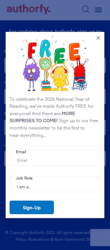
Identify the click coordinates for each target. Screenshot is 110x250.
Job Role (24, 178)
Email (21, 151)
